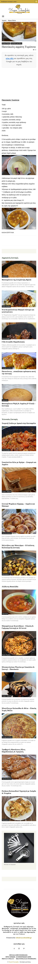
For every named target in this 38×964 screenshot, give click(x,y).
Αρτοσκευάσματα (6, 533)
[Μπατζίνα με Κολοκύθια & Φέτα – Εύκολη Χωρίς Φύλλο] (19, 725)
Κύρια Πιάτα (12, 20)
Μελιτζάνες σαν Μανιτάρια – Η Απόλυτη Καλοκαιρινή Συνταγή (18, 546)
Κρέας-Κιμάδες (6, 306)
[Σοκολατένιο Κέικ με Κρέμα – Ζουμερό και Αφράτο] (19, 480)
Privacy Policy (8, 959)
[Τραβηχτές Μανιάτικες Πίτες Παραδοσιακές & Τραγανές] (19, 767)
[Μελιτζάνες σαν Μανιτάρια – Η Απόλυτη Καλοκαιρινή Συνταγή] (19, 563)
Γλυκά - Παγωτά (6, 491)
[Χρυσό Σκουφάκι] (19, 8)
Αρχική (4, 20)
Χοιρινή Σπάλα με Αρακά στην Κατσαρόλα (19, 423)
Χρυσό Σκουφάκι (14, 962)
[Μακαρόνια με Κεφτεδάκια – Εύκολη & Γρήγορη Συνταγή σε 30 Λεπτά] (19, 643)
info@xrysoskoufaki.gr (24, 938)
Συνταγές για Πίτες (16, 43)
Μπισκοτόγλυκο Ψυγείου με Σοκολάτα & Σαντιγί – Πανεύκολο (18, 668)
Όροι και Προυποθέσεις (18, 955)
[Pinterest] (24, 949)
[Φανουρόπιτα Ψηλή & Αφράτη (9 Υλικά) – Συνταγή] (19, 392)
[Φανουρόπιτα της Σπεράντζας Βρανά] (19, 269)
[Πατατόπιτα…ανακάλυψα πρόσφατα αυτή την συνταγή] (19, 360)
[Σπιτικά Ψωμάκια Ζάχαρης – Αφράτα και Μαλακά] (19, 521)
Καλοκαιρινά (5, 574)
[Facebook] (14, 949)
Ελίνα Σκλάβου (6, 338)
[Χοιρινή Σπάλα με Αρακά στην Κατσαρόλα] (19, 438)
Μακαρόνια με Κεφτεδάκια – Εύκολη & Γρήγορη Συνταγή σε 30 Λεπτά (18, 627)
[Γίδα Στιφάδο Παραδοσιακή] (19, 331)
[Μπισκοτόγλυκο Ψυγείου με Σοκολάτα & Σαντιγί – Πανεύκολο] (19, 684)
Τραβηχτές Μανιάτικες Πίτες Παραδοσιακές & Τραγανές (13, 750)
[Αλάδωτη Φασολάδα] (19, 602)
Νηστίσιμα (5, 614)
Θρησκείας (5, 276)
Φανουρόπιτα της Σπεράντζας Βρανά (16, 280)
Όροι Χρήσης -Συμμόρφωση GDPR (18, 957)
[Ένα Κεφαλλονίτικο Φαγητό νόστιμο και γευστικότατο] (19, 298)
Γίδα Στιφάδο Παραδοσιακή (13, 342)
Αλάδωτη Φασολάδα (10, 587)
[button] (3, 16)
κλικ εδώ (10, 58)
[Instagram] (19, 948)
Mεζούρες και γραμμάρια (26, 959)
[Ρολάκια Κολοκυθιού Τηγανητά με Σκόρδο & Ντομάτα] (19, 808)
